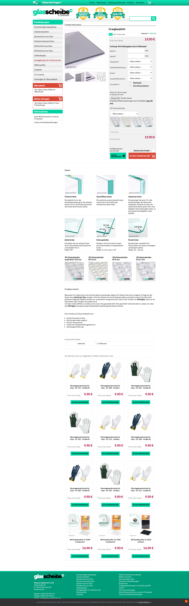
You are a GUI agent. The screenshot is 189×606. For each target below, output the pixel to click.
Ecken (112, 73)
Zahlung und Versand (116, 2)
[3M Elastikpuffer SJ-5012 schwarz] (140, 524)
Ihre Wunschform (141, 86)
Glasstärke (114, 62)
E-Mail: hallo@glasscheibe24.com (47, 598)
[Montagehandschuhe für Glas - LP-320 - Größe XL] (140, 422)
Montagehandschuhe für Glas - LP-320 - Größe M (80, 489)
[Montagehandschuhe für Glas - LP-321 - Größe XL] (140, 371)
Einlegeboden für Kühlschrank (88, 590)
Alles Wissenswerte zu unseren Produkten (135, 592)
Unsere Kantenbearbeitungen (46, 122)
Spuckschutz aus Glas (84, 579)
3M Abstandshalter (117, 108)
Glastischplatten (82, 577)
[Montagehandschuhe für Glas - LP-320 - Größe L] (110, 371)
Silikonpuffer (81, 592)
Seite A (113, 51)
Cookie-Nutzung (144, 602)
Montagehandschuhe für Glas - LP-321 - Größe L (110, 489)
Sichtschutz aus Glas (84, 583)
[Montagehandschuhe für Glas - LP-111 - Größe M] (79, 371)
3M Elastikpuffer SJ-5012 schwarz (141, 541)
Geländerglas (81, 588)
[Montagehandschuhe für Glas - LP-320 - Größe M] (79, 473)
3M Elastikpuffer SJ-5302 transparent (110, 541)
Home (92, 2)
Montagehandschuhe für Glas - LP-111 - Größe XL (141, 489)
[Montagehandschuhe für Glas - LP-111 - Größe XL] (140, 473)
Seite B (113, 56)
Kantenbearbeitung (118, 67)
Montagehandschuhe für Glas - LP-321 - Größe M (80, 438)
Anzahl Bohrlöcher (118, 79)
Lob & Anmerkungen (127, 590)
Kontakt (130, 2)
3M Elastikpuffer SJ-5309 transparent (80, 541)
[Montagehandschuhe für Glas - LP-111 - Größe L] (110, 422)
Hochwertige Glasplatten (86, 575)
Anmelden (140, 2)
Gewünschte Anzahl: (142, 150)
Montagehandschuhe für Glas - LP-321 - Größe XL (141, 387)
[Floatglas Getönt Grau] (70, 76)
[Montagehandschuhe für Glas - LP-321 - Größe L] (110, 473)
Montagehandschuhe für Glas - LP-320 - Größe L (110, 387)
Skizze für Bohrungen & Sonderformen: (118, 93)
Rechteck (137, 82)
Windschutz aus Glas (84, 585)
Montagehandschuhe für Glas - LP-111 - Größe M (80, 387)
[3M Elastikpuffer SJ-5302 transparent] (110, 524)
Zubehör (79, 594)
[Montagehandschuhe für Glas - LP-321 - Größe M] (79, 422)
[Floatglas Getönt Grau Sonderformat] (101, 76)
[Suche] (153, 18)
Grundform (115, 84)
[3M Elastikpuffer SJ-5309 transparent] (79, 524)
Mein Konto (101, 2)
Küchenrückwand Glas (85, 581)
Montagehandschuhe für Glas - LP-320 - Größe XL (141, 438)
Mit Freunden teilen (119, 34)
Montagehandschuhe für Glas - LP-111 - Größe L (110, 438)
